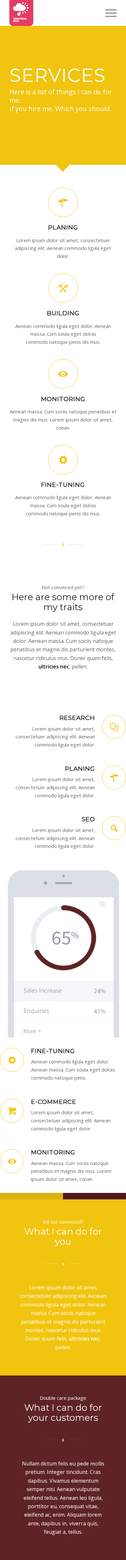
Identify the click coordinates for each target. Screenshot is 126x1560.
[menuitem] (108, 13)
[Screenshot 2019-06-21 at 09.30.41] (52, 13)
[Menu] (108, 13)
